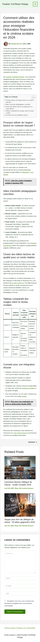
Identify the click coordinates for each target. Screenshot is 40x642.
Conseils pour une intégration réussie (17, 115)
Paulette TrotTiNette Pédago (15, 4)
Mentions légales (10, 628)
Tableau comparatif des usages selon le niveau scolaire (20, 112)
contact (24, 396)
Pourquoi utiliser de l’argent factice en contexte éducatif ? (20, 101)
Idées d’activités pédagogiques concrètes (18, 104)
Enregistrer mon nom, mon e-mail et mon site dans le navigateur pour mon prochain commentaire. (19, 603)
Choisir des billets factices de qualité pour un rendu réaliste (19, 107)
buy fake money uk (17, 283)
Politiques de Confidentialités (26, 628)
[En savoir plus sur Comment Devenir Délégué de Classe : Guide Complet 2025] (20, 467)
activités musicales (28, 388)
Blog (16, 488)
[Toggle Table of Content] (32, 97)
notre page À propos (20, 433)
